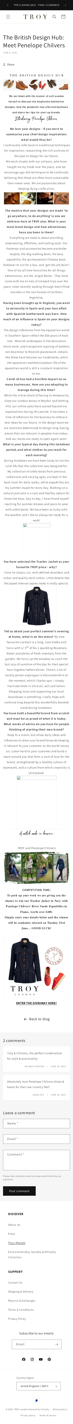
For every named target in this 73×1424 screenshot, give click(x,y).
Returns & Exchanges (21, 1300)
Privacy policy (27, 1415)
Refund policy (60, 1409)
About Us (14, 1225)
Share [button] (11, 64)
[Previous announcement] (7, 5)
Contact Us (15, 1282)
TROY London (21, 1409)
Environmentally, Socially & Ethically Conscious (32, 1254)
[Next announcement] (65, 5)
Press (11, 1234)
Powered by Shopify (38, 1409)
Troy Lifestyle (16, 1243)
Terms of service (47, 1415)
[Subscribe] (56, 1344)
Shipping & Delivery (20, 1291)
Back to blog (39, 1019)
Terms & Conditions (21, 1309)
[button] (8, 16)
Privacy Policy (17, 1319)
